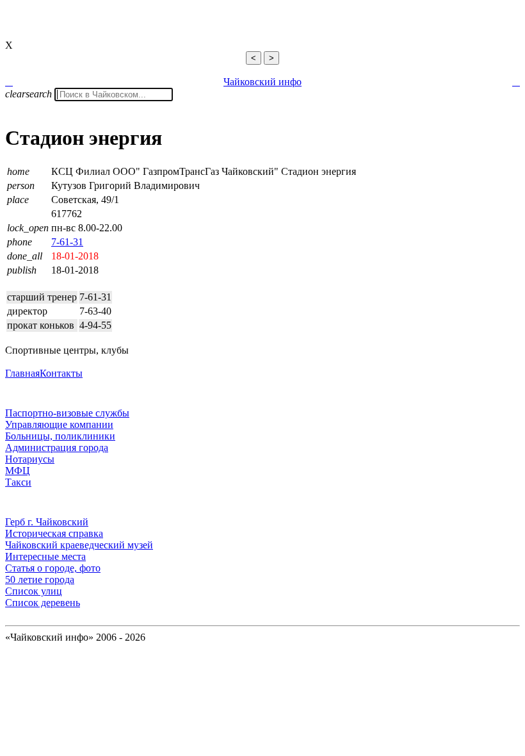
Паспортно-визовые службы (67, 412)
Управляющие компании (59, 424)
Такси (18, 482)
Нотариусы (29, 459)
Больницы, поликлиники (60, 436)
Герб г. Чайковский (46, 521)
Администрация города (56, 447)
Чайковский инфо (262, 81)
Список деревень (42, 602)
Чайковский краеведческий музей (79, 544)
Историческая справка (54, 533)
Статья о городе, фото (53, 568)
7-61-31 (67, 241)
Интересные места (45, 556)
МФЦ (17, 470)
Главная (22, 373)
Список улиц (33, 591)
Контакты (61, 373)
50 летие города (39, 579)
